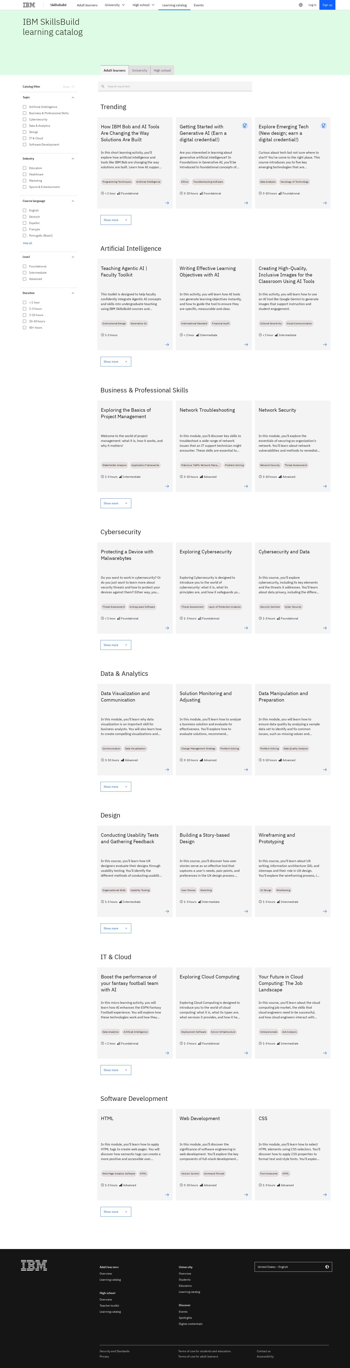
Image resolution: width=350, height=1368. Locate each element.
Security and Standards (115, 1351)
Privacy (104, 1356)
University (112, 5)
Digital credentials (191, 1324)
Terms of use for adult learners (198, 1356)
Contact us (264, 1351)
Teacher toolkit (109, 1305)
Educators (185, 1286)
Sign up (327, 5)
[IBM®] (29, 5)
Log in (312, 5)
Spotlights (185, 1318)
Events (183, 1311)
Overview (106, 1273)
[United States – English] (301, 5)
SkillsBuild (58, 5)
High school (141, 5)
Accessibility (265, 1356)
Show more (111, 220)
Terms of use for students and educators (204, 1351)
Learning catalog (110, 1279)
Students (185, 1279)
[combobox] (293, 1267)
